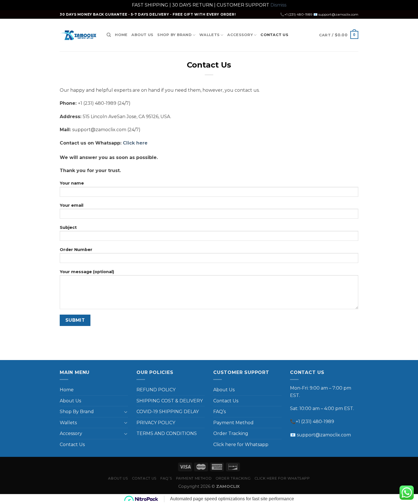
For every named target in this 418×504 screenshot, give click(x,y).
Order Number (76, 249)
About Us (142, 35)
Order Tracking (230, 433)
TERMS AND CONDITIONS (166, 433)
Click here (135, 143)
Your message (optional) (87, 271)
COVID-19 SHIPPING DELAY (167, 411)
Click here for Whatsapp (240, 444)
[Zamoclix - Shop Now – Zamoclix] (79, 35)
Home (121, 35)
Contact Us (274, 35)
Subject (68, 227)
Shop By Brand (174, 35)
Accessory (240, 35)
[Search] (109, 35)
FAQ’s (219, 411)
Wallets (209, 35)
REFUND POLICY (155, 389)
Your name (72, 183)
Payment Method (233, 422)
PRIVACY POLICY (155, 422)
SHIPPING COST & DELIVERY (169, 400)
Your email (71, 205)
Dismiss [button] (278, 5)
